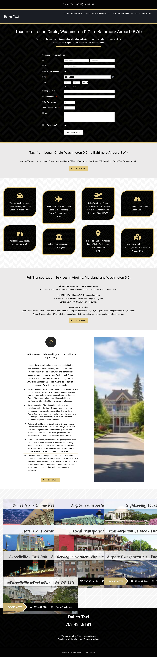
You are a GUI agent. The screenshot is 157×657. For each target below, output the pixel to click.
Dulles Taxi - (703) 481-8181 (78, 4)
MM (74, 86)
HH (65, 86)
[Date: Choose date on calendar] (113, 77)
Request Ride (73, 132)
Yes (68, 72)
